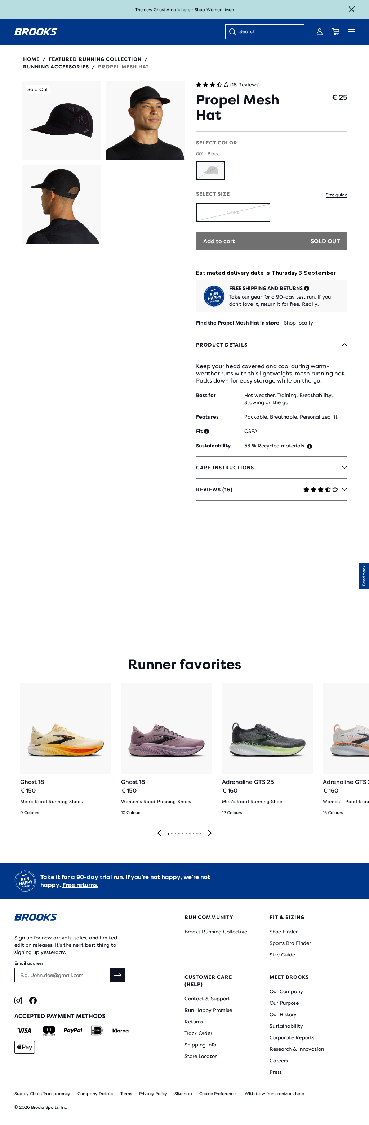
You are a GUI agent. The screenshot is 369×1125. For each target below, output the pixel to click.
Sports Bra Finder (290, 943)
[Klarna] (121, 1030)
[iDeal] (96, 1030)
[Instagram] (18, 1000)
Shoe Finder (284, 931)
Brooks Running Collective (215, 931)
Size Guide (282, 954)
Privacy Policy (153, 1093)
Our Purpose (284, 1003)
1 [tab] (168, 834)
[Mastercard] (49, 1030)
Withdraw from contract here (274, 1093)
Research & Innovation (297, 1049)
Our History (283, 1014)
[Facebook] (33, 1000)
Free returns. (80, 884)
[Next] (210, 834)
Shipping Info (200, 1045)
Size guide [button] (336, 194)
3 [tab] (175, 834)
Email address (28, 963)
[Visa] (24, 1030)
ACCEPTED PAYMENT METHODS (59, 1016)
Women (214, 9)
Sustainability (286, 1026)
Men (229, 9)
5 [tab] (182, 834)
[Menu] (351, 32)
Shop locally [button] (298, 323)
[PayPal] (73, 1030)
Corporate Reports (292, 1037)
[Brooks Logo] (85, 918)
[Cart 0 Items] (335, 31)
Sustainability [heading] (213, 445)
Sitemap (183, 1093)
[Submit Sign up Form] (118, 975)
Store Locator (200, 1056)
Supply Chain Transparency (42, 1093)
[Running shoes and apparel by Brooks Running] (36, 31)
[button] (61, 120)
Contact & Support (207, 998)
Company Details (95, 1093)
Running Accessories (56, 67)
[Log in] (320, 32)
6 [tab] (186, 834)
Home (31, 59)
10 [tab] (200, 834)
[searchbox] (268, 32)
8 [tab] (193, 834)
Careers (279, 1060)
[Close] (352, 9)
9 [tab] (196, 834)
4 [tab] (178, 834)
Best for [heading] (206, 395)
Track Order (198, 1033)
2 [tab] (171, 834)
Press (276, 1072)
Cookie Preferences (218, 1093)
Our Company (286, 991)
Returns (193, 1021)
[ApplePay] (24, 1047)
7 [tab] (189, 834)
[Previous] (159, 834)
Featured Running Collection (95, 59)
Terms (126, 1093)
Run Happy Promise (208, 1010)
